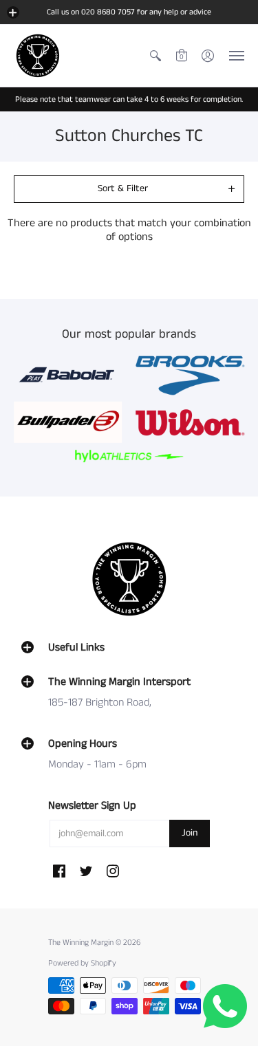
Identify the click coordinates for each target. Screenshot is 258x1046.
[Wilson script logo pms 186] (190, 422)
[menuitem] (155, 56)
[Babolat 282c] (68, 375)
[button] (13, 12)
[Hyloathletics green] (129, 455)
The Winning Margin (82, 942)
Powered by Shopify (82, 963)
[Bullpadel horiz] (68, 422)
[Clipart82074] (190, 375)
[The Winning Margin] (38, 56)
